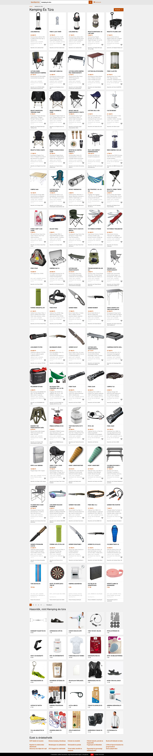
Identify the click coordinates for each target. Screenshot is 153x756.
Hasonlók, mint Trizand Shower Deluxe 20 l (94, 285)
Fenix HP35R (53, 307)
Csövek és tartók (36, 705)
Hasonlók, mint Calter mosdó (113, 126)
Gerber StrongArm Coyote (37, 545)
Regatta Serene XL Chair (55, 111)
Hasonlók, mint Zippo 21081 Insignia (38, 481)
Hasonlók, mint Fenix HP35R (56, 323)
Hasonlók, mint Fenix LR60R (113, 442)
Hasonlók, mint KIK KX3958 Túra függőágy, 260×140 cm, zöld (56, 403)
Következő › (50, 605)
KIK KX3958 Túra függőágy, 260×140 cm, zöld (57, 388)
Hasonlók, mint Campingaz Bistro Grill (114, 363)
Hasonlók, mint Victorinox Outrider (95, 244)
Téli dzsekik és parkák (74, 745)
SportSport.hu (35, 2)
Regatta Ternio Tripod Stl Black (114, 190)
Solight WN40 (54, 229)
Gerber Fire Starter (113, 505)
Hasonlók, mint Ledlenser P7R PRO (38, 363)
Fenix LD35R (91, 386)
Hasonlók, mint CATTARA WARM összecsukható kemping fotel (37, 87)
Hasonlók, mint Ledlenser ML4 (75, 47)
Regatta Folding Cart (114, 31)
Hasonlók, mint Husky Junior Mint (95, 481)
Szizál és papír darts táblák (56, 584)
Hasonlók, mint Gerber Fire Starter (114, 520)
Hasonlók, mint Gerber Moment (94, 323)
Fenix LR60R (110, 426)
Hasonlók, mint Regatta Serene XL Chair (57, 127)
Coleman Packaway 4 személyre (113, 466)
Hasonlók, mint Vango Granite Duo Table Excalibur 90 (114, 324)
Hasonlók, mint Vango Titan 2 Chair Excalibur (57, 482)
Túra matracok (35, 583)
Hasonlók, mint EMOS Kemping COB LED (114, 166)
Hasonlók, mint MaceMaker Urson (57, 363)
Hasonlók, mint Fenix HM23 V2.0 (94, 520)
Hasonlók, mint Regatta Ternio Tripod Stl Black (113, 206)
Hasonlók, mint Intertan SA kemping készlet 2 (76, 166)
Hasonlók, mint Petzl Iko (93, 442)
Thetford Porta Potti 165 (76, 426)
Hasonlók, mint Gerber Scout (75, 363)
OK (92, 754)
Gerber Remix (73, 307)
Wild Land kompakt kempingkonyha (94, 150)
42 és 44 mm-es (73, 705)
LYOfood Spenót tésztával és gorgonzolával (114, 746)
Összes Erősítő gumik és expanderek (112, 600)
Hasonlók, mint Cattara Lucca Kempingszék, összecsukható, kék (57, 206)
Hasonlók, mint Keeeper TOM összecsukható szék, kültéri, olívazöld (37, 443)
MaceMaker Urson (55, 347)
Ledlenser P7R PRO (36, 347)
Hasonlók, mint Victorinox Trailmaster (112, 245)
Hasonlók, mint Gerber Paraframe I (76, 560)
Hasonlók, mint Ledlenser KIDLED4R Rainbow (57, 521)
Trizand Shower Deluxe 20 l (95, 269)
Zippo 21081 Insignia (37, 465)
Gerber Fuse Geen (74, 505)
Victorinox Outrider (94, 229)
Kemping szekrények (75, 583)
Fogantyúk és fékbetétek (94, 745)
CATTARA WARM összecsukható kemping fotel (38, 72)
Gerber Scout (73, 347)
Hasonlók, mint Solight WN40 (56, 244)
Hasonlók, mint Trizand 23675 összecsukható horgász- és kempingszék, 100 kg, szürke (113, 285)
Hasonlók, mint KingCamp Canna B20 (57, 87)
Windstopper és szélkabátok (57, 745)
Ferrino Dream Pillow (38, 307)
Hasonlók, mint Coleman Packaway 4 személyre (114, 482)
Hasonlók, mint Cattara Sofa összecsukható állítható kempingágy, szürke (94, 364)
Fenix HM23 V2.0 (92, 505)
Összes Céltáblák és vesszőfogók (95, 599)
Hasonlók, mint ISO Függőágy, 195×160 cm (94, 206)
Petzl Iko (91, 426)
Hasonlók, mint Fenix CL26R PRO (114, 87)
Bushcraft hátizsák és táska (114, 741)
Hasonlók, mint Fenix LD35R (94, 402)
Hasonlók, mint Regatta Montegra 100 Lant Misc (95, 48)
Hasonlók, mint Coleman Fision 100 (114, 560)
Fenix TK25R (72, 386)
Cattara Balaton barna (95, 71)
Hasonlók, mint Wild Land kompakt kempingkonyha (95, 166)
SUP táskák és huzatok (36, 741)
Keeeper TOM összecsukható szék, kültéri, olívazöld (37, 427)
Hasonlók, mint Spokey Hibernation (76, 205)
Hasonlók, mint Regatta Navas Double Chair (56, 166)
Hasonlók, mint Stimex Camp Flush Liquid (38, 245)
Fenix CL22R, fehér (55, 31)
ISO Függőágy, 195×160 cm (95, 190)
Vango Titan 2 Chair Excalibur (56, 466)
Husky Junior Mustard (76, 465)
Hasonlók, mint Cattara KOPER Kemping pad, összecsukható (75, 87)
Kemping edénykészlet (114, 705)
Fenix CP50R (34, 268)
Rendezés (117, 9)
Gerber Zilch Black (94, 544)
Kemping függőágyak (56, 705)
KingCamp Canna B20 (56, 71)
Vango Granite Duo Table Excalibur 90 (113, 308)
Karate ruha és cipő (75, 631)
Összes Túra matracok (35, 599)
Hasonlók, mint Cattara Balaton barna (94, 87)
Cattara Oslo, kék (94, 110)
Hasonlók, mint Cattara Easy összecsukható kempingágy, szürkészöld (75, 285)
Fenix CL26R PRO (112, 71)
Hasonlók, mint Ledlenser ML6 (37, 47)
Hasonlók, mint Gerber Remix (75, 323)
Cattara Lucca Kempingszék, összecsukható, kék (56, 191)
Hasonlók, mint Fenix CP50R (36, 284)
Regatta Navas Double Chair (57, 150)
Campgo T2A (111, 386)
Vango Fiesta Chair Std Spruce (76, 229)
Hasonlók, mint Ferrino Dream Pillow (38, 323)
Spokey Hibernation (75, 189)
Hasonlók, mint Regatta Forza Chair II (38, 166)
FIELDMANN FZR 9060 (37, 386)
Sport (31, 6)
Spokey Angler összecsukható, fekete (76, 111)
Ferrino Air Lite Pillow (57, 544)
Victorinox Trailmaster (114, 229)
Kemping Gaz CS (54, 268)
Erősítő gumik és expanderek (112, 584)
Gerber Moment (93, 307)
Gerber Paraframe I (75, 544)
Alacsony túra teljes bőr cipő (38, 748)
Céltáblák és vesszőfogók (92, 584)
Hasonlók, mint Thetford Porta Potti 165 (76, 442)
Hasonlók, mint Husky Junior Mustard (75, 482)
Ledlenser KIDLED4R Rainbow (56, 505)
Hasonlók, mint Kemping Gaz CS (56, 284)
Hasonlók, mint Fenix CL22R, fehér (57, 47)
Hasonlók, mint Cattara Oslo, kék (95, 126)
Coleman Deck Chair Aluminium (37, 505)
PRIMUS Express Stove (56, 426)
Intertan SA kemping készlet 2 (75, 150)
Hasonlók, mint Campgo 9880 (37, 205)
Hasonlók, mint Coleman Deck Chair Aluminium (38, 521)
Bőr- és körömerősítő (57, 656)
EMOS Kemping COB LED (114, 150)
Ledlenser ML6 (35, 31)
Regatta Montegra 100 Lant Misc (95, 32)
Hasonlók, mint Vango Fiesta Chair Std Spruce (76, 245)
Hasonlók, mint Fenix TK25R (75, 402)
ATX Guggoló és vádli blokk (57, 748)
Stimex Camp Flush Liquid (36, 229)
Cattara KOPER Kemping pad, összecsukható (76, 72)
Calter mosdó (111, 110)
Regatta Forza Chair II (38, 150)
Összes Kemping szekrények (75, 599)
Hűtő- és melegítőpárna (114, 656)
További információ (99, 754)
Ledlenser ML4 (73, 31)
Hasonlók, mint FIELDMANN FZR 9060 (37, 403)
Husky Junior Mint (93, 465)
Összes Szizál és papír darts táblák (57, 599)
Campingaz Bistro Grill (114, 347)
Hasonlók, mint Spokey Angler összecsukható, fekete (75, 127)
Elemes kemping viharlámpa (57, 741)
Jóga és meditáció (74, 730)
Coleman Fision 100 (113, 544)
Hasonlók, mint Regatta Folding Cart (114, 47)
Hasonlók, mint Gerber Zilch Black (95, 560)
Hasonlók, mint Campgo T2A (113, 402)
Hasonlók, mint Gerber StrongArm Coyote (38, 561)
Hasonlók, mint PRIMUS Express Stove (56, 442)
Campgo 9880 (34, 189)
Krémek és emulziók (74, 741)
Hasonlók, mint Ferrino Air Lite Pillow (56, 561)
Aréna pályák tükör (111, 748)
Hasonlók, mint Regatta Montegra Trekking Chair (38, 127)
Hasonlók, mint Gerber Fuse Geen (76, 520)
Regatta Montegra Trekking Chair (37, 111)
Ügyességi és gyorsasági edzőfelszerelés (94, 749)
